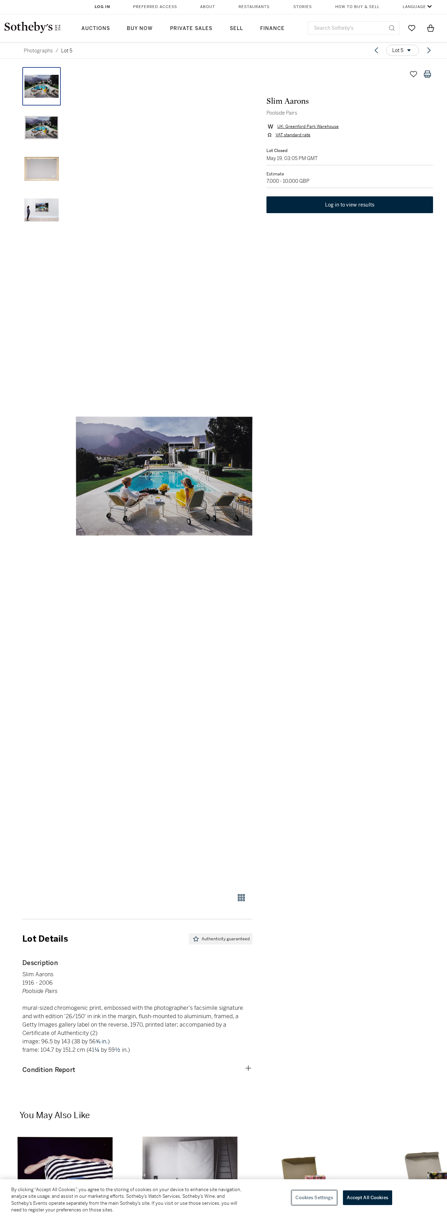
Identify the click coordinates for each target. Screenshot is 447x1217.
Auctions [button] (95, 28)
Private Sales (191, 28)
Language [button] (414, 7)
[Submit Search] (392, 28)
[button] (164, 476)
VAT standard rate (293, 135)
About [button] (207, 7)
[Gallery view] (241, 898)
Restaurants (254, 7)
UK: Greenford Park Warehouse (308, 126)
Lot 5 (66, 51)
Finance (272, 28)
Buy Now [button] (140, 28)
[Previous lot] (376, 50)
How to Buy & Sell (357, 7)
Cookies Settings (314, 1198)
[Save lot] (413, 74)
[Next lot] (429, 50)
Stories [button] (302, 7)
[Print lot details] (427, 74)
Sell (236, 28)
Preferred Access (155, 7)
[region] (223, 1198)
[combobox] (354, 28)
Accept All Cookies (367, 1198)
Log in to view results (350, 205)
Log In (102, 7)
